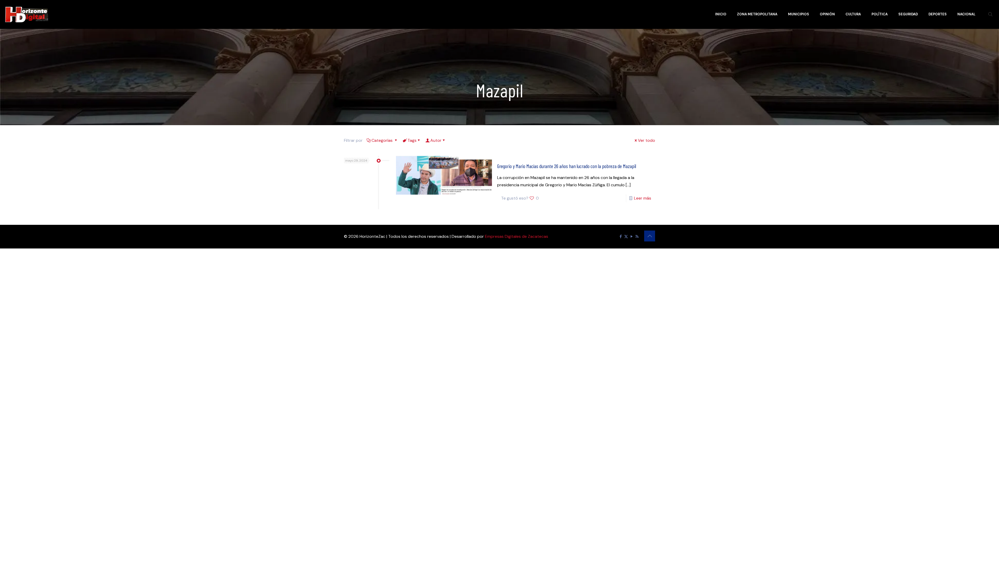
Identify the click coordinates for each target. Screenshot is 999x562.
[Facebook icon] (621, 236)
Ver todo (646, 140)
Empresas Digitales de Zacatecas (516, 236)
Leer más (642, 198)
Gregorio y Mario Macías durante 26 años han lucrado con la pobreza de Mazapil (566, 166)
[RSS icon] (637, 236)
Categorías (383, 140)
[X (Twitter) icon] (626, 236)
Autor (435, 140)
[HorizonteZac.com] (26, 14)
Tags (412, 140)
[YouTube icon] (631, 236)
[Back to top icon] (649, 236)
